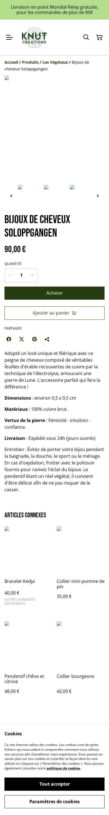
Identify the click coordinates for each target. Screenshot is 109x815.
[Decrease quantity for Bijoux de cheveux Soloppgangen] (10, 275)
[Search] (86, 37)
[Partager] (47, 339)
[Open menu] (9, 37)
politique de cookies (63, 768)
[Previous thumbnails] (11, 195)
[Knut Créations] (33, 37)
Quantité (13, 264)
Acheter (54, 293)
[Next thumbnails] (98, 195)
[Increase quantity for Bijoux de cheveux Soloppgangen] (32, 275)
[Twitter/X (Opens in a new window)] (21, 339)
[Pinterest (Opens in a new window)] (34, 339)
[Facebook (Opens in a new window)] (8, 339)
